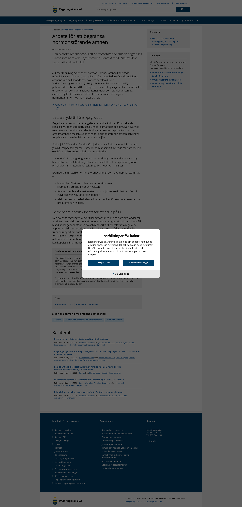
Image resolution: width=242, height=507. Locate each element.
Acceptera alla (103, 262)
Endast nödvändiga (138, 262)
